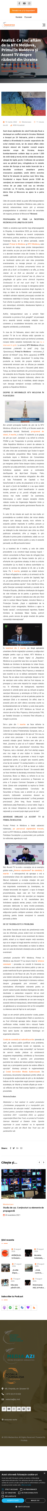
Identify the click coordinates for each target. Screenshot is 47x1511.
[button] (39, 1162)
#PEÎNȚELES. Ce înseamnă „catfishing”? (17, 1258)
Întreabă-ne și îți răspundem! (23, 10)
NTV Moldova (33, 244)
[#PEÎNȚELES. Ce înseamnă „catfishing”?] (5, 1253)
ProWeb (24, 1440)
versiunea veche (10, 1420)
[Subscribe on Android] (16, 1308)
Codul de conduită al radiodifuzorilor (18, 1039)
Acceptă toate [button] (12, 1500)
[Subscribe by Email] (22, 1308)
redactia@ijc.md (13, 1399)
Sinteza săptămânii (22, 870)
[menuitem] (18, 17)
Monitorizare (26, 122)
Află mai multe (26, 1485)
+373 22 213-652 (13, 1394)
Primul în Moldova (17, 244)
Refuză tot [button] (35, 1500)
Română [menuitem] (19, 17)
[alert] (23, 1491)
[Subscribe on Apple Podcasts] (4, 1308)
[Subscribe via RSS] (34, 1308)
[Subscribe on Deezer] (28, 1308)
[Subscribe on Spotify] (10, 1308)
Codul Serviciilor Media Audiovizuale (23, 1072)
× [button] (44, 1473)
